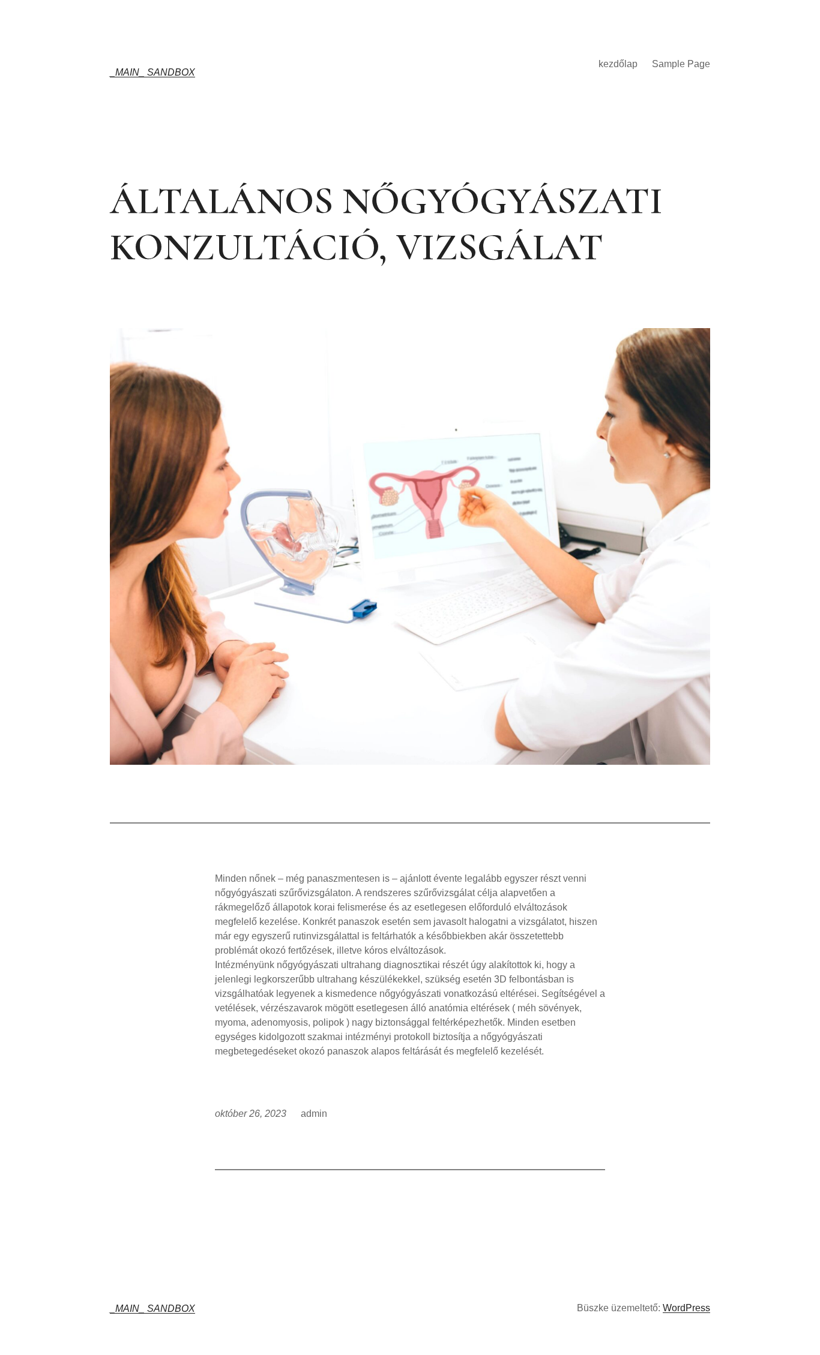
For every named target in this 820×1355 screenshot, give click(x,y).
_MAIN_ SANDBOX (152, 72)
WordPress (686, 1308)
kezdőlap (618, 64)
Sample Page (681, 64)
